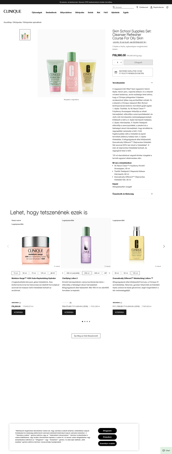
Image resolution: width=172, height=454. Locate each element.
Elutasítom (107, 437)
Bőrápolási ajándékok (32, 22)
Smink (90, 12)
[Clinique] (12, 11)
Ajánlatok (115, 12)
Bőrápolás (79, 12)
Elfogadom (107, 431)
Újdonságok (37, 12)
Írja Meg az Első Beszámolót (86, 336)
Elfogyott (138, 62)
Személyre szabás (107, 443)
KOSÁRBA (18, 312)
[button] (166, 450)
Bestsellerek (51, 12)
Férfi (106, 12)
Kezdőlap (8, 22)
